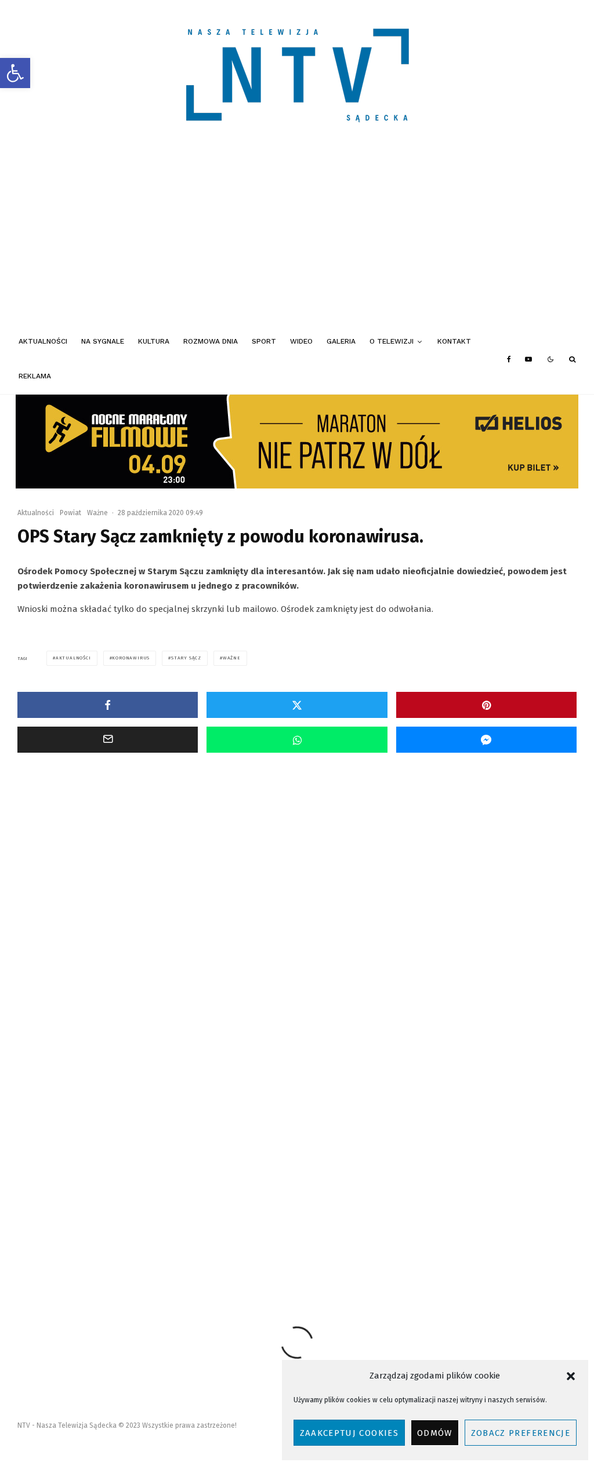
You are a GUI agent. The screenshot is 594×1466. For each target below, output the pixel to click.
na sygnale (200, 1239)
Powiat (70, 513)
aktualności (73, 658)
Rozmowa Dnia (210, 341)
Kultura (153, 341)
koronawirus (131, 658)
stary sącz (186, 658)
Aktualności (43, 341)
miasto (121, 1239)
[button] (15, 73)
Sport (264, 341)
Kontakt (454, 341)
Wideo (301, 341)
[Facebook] (509, 359)
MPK (158, 1239)
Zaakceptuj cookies (349, 1433)
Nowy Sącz (251, 1239)
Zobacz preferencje (520, 1433)
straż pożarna (308, 1239)
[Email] (107, 740)
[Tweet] (297, 705)
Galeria (341, 341)
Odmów (434, 1433)
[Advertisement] (297, 237)
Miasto (70, 923)
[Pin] (486, 705)
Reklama (35, 376)
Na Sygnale (102, 341)
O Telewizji (392, 341)
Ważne (97, 513)
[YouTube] (528, 359)
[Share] (107, 705)
